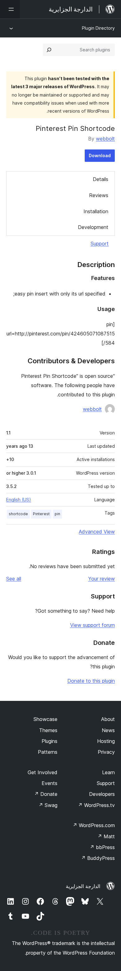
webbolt (105, 139)
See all (13, 579)
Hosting (106, 741)
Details (100, 179)
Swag (47, 805)
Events (49, 783)
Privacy (106, 752)
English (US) (18, 499)
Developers (102, 794)
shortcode (18, 513)
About (108, 719)
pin (57, 513)
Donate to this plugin (91, 681)
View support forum (92, 625)
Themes (48, 730)
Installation (95, 211)
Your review (101, 579)
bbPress (102, 847)
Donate (45, 794)
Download (100, 155)
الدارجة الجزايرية (83, 886)
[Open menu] (10, 9)
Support (100, 243)
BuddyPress (98, 858)
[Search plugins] (49, 50)
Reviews (98, 195)
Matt (106, 836)
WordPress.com (94, 825)
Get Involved (42, 772)
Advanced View (97, 532)
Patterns (47, 752)
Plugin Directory (98, 28)
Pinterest (41, 513)
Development (93, 227)
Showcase (45, 719)
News (108, 730)
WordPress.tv (96, 805)
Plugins (49, 741)
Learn (108, 772)
